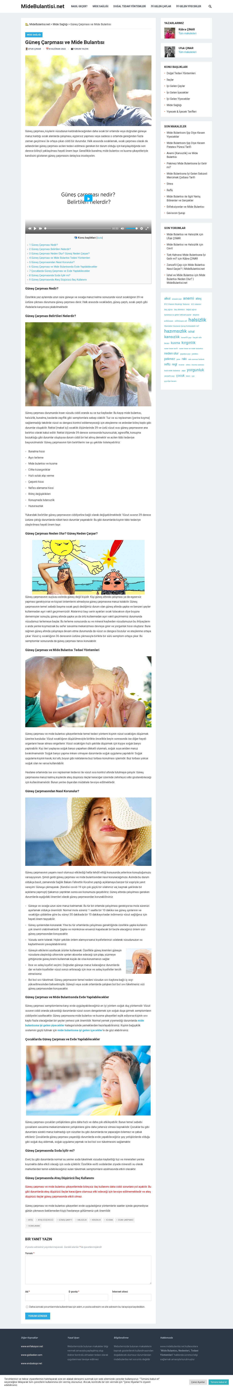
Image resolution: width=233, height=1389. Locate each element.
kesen (166, 343)
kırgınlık (96, 1220)
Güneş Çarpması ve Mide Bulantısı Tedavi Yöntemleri (59, 257)
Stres (170, 183)
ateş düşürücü (45, 1220)
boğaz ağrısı (191, 309)
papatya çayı (185, 354)
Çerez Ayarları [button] (198, 1382)
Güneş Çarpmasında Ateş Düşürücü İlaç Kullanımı (58, 279)
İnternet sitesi (120, 1291)
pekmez (169, 359)
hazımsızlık (175, 331)
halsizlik (82, 1220)
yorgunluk (195, 370)
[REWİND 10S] (29, 228)
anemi (188, 298)
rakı (184, 359)
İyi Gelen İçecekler (177, 92)
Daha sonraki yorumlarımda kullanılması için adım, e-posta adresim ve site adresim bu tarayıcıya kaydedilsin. (87, 1306)
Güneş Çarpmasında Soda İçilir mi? (49, 275)
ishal (191, 331)
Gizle (99, 237)
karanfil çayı (186, 337)
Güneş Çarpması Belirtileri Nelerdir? (50, 249)
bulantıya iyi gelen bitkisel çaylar (177, 315)
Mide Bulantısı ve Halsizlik (182, 234)
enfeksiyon (168, 321)
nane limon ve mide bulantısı (191, 349)
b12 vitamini (196, 304)
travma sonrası (198, 365)
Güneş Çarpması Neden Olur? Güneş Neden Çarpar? (59, 253)
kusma (109, 1220)
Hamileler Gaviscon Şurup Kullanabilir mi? (181, 326)
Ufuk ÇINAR (34, 49)
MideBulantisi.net (42, 6)
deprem (196, 315)
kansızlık (172, 337)
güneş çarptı (65, 1220)
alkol (167, 298)
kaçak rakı (197, 337)
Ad (27, 1291)
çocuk (180, 375)
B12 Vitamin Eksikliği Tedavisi (177, 304)
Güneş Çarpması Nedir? (43, 244)
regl (174, 364)
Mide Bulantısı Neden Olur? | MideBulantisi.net (186, 279)
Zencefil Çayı (174, 265)
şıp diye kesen (170, 381)
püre (178, 359)
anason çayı (177, 299)
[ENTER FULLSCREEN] (147, 228)
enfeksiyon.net (181, 321)
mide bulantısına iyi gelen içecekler (80, 1030)
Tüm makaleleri (187, 33)
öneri (188, 376)
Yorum (29, 1253)
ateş (30, 1220)
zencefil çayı (169, 376)
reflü (167, 364)
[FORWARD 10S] (40, 228)
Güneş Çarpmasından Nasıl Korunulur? (52, 262)
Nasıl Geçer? (79, 6)
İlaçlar (170, 79)
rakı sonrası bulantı (196, 359)
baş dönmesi (179, 309)
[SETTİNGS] (141, 228)
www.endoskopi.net (31, 1363)
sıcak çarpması (125, 1220)
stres (188, 365)
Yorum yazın (80, 49)
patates (195, 354)
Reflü (170, 190)
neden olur (171, 353)
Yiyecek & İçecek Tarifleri (181, 111)
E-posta (74, 1291)
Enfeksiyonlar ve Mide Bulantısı (185, 206)
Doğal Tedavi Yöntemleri (129, 6)
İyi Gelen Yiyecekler (188, 6)
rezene (181, 365)
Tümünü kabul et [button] (219, 1382)
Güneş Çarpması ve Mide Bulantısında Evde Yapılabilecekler (63, 266)
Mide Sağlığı (100, 6)
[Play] (35, 228)
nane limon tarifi (171, 349)
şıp (193, 376)
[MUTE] (122, 228)
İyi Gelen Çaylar (161, 6)
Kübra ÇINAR (190, 258)
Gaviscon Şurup (176, 213)
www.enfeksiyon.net (32, 1346)
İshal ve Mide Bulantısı (180, 275)
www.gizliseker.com (31, 1355)
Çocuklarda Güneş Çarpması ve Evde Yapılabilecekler (59, 270)
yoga (183, 371)
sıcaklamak (34, 1226)
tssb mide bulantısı (172, 371)
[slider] (77, 228)
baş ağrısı (168, 309)
